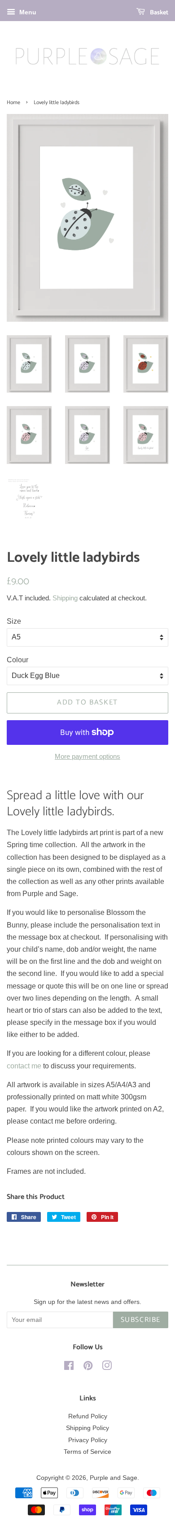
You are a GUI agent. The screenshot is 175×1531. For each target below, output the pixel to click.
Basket (158, 13)
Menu (27, 12)
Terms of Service (87, 1451)
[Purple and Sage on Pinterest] (88, 1367)
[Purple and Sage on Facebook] (69, 1367)
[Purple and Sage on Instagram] (107, 1367)
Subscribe (141, 1320)
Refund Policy (87, 1416)
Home (13, 102)
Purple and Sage (113, 1477)
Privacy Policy (87, 1440)
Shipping (65, 598)
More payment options (87, 756)
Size (14, 621)
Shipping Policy (87, 1428)
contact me (24, 1066)
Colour (17, 660)
